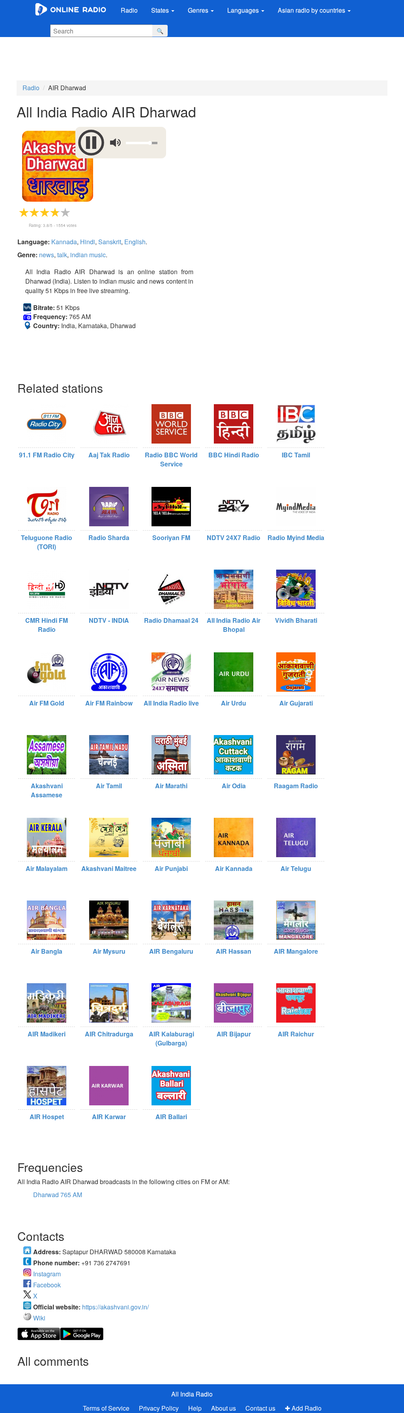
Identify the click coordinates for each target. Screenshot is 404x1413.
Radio (129, 10)
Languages (243, 10)
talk (62, 254)
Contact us (260, 1408)
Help (195, 1408)
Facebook (47, 1284)
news (46, 254)
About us (223, 1408)
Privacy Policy (159, 1408)
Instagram (47, 1273)
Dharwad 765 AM (57, 1194)
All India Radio (192, 1393)
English (135, 241)
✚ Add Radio (303, 1408)
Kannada (64, 241)
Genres (199, 10)
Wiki (39, 1317)
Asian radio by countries (312, 10)
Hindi (87, 241)
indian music (88, 254)
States (160, 10)
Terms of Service (106, 1408)
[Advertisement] (195, 58)
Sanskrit (109, 241)
